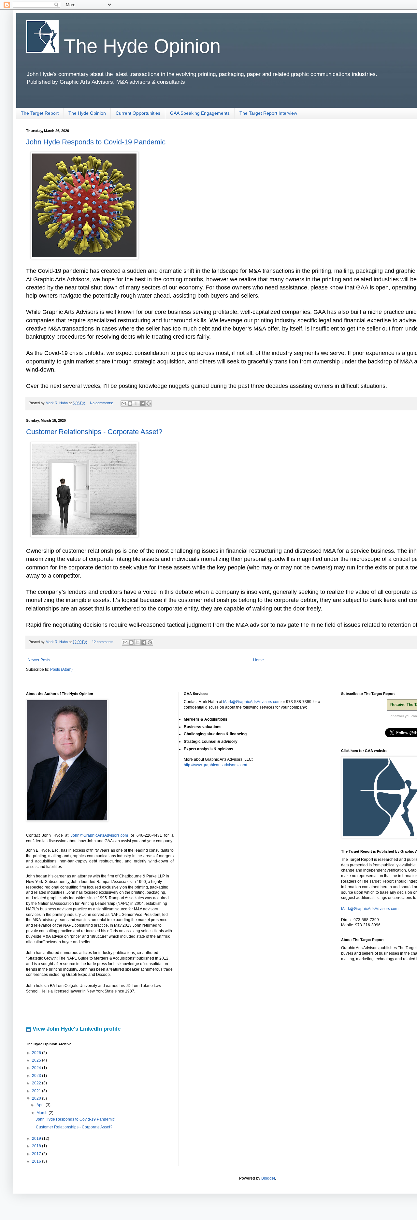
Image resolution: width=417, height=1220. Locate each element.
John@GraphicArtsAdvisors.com (99, 835)
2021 (37, 1091)
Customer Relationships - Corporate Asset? (94, 432)
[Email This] (124, 403)
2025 (37, 1060)
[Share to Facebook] (142, 403)
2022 (37, 1083)
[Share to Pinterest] (148, 403)
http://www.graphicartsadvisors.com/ (215, 765)
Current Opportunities (138, 113)
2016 (37, 1161)
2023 (37, 1075)
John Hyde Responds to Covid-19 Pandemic (95, 142)
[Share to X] (136, 403)
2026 (37, 1053)
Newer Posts (39, 660)
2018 (37, 1146)
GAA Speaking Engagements (200, 113)
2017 (37, 1154)
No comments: (102, 403)
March (42, 1112)
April (41, 1105)
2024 (37, 1068)
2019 (37, 1138)
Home (258, 660)
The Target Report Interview (268, 113)
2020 (37, 1098)
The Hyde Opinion (140, 46)
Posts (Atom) (61, 669)
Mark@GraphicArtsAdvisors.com (251, 701)
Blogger (268, 1178)
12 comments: (103, 642)
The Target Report (40, 113)
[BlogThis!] (130, 403)
